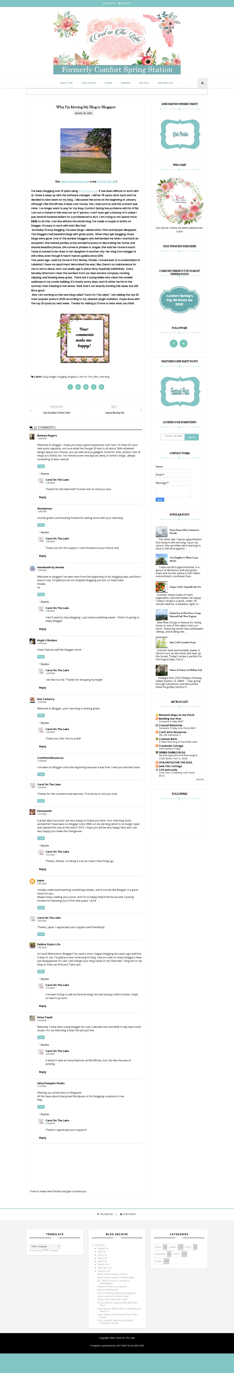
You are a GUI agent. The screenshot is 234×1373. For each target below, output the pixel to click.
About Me (66, 82)
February (103, 1267)
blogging (62, 376)
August (102, 1248)
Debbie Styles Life (48, 944)
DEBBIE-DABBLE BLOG (172, 752)
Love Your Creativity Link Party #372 (177, 774)
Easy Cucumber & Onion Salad (113, 1296)
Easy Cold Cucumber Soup (182, 642)
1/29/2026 (50, 482)
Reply (41, 466)
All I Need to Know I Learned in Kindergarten (113, 1282)
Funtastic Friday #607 (171, 721)
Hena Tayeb (45, 1017)
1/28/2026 (41, 438)
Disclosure (89, 82)
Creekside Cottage (171, 746)
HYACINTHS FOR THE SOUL (176, 762)
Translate (53, 1250)
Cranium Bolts (168, 739)
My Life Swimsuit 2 (170, 734)
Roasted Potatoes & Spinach (112, 1286)
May (100, 1258)
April (100, 1261)
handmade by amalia (50, 567)
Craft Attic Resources (173, 732)
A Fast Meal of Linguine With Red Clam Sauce (117, 1304)
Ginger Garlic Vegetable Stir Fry (185, 587)
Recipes (144, 82)
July (100, 1251)
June (100, 1254)
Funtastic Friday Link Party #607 (177, 728)
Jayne (40, 880)
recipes (158, 1261)
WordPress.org (87, 191)
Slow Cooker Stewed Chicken (112, 1274)
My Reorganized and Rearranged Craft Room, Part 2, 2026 (178, 757)
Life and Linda (168, 770)
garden (172, 1246)
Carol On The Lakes (88, 376)
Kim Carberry (45, 699)
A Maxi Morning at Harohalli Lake (178, 741)
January (102, 1270)
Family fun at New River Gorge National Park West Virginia (185, 615)
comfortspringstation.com (75, 181)
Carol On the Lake (106, 181)
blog (45, 376)
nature (176, 1253)
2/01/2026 (41, 883)
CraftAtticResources (50, 758)
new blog (104, 376)
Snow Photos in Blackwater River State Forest (117, 1316)
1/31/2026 (41, 814)
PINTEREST (125, 3)
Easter (158, 1246)
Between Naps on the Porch (176, 715)
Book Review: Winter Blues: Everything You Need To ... (119, 1310)
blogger (53, 376)
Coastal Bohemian (170, 725)
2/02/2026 (41, 920)
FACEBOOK (110, 3)
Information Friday (170, 748)
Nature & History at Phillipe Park (186, 670)
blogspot (72, 376)
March (101, 1264)
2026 (98, 1245)
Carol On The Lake (57, 479)
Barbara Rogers (47, 435)
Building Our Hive (170, 718)
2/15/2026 (50, 988)
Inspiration (165, 82)
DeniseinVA (44, 811)
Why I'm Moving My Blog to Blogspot (116, 1292)
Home (108, 82)
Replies (45, 473)
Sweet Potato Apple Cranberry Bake (115, 1277)
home (188, 1246)
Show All (200, 779)
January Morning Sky (107, 1289)
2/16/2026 (50, 1123)
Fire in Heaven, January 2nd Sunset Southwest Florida (115, 1322)
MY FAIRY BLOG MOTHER (130, 1345)
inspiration (160, 1253)
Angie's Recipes (47, 640)
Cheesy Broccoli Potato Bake (112, 1299)
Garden (126, 82)
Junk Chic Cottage (170, 766)
